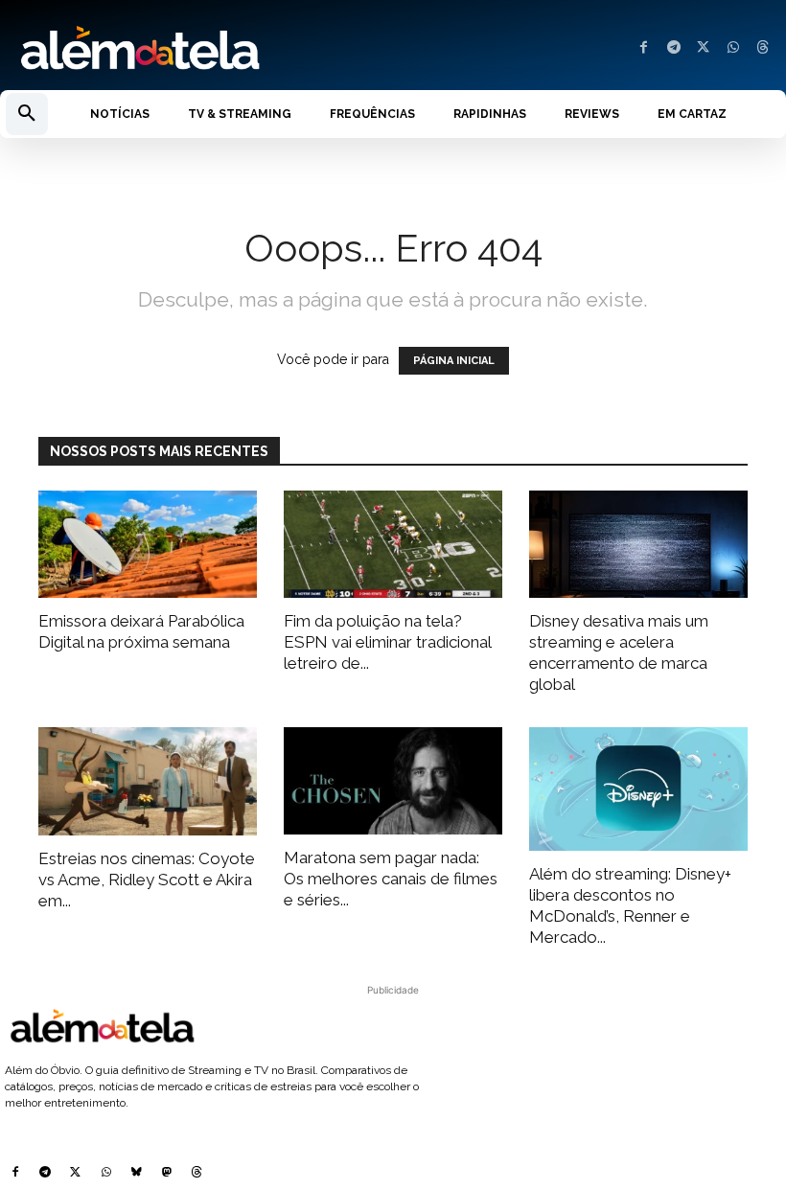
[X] (703, 48)
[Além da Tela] (196, 48)
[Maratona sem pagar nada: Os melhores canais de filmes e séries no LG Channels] (393, 781)
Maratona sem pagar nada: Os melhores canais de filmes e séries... (390, 878)
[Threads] (762, 48)
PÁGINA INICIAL (454, 360)
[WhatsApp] (733, 48)
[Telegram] (673, 48)
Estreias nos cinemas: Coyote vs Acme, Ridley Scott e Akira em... (146, 879)
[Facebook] (644, 48)
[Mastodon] (166, 1173)
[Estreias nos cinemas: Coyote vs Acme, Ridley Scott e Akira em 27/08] (147, 781)
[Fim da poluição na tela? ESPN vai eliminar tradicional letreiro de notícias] (393, 545)
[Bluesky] (136, 1173)
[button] (27, 114)
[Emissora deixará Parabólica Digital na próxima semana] (147, 545)
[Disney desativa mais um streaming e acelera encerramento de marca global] (638, 545)
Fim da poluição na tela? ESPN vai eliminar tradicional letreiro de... (387, 642)
